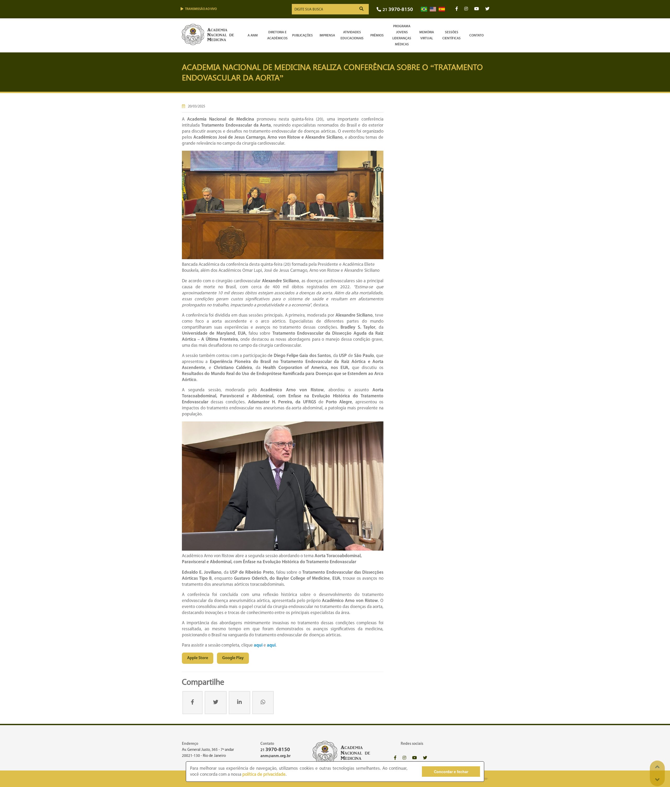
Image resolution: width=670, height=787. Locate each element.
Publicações (302, 35)
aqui (258, 645)
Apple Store (197, 658)
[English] (433, 9)
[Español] (442, 9)
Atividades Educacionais (352, 35)
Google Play (233, 658)
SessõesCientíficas (451, 35)
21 (398, 10)
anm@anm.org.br (275, 756)
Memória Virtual (426, 35)
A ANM (253, 35)
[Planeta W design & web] (485, 779)
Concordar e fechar (451, 771)
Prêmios (377, 35)
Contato (476, 35)
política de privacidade (264, 774)
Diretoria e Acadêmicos (277, 35)
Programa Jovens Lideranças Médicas (401, 35)
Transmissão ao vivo (201, 9)
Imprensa (327, 35)
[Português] (424, 9)
